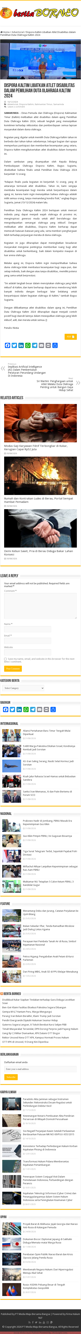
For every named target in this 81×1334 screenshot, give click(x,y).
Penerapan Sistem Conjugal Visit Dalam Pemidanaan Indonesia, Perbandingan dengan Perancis (48, 1180)
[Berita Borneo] (40, 12)
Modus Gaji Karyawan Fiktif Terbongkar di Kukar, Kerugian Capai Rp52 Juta (36, 447)
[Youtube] (43, 1322)
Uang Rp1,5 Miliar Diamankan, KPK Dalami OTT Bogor (31, 1033)
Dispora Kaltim (26, 104)
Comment (10, 590)
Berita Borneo (12, 994)
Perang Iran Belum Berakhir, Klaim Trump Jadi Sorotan (31, 1016)
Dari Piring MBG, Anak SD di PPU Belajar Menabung (50, 971)
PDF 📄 (71, 336)
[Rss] (29, 1322)
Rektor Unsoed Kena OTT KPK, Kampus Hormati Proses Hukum (35, 1037)
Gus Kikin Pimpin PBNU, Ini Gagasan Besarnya (47, 836)
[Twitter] (36, 1322)
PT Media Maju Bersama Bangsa (32, 1314)
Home (6, 32)
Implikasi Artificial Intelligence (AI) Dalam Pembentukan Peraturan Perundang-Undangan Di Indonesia (27, 370)
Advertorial (18, 32)
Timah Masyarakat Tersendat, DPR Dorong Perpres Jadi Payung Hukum (40, 1029)
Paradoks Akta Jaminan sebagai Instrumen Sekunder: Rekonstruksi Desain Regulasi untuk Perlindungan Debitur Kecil (47, 1102)
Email (8, 635)
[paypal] (51, 1322)
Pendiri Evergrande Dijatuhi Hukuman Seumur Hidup (30, 1020)
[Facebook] (33, 1322)
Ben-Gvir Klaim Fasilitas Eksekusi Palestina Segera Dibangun (34, 1007)
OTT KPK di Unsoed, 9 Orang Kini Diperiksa (25, 1041)
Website (8, 647)
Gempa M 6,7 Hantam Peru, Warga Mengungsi (27, 1011)
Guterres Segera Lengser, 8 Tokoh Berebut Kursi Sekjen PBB (34, 1024)
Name (8, 624)
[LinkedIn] (40, 1322)
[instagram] (47, 1322)
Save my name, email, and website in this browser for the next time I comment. (39, 660)
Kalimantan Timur (43, 104)
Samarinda (58, 104)
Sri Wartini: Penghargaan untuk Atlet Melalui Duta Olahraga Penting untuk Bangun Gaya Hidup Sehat (55, 384)
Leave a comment (16, 107)
